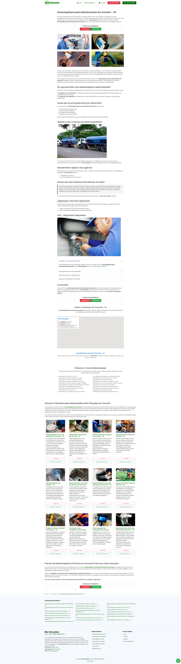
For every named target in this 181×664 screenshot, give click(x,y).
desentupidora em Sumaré (74, 407)
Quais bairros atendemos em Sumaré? (69, 279)
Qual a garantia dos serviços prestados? (70, 271)
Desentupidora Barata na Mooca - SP (86, 608)
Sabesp (61, 208)
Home (80, 3)
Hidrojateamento (96, 648)
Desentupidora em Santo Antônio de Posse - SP (120, 612)
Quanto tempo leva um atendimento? (69, 275)
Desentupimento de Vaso (98, 643)
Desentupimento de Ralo (98, 641)
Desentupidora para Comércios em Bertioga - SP (58, 615)
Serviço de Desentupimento (99, 634)
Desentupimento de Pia (98, 638)
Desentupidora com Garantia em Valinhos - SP (119, 620)
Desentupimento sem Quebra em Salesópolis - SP (120, 614)
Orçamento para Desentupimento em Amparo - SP (90, 617)
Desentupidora (90, 3)
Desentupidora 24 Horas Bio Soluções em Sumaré (99, 567)
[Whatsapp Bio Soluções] (178, 661)
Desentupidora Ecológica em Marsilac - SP (87, 606)
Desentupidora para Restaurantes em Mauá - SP (58, 613)
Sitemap (125, 638)
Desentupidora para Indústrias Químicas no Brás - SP (90, 620)
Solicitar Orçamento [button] (56, 462)
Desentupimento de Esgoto (99, 636)
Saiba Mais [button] (56, 458)
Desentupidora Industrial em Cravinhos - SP (119, 607)
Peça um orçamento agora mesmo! (97, 266)
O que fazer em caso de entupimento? (69, 261)
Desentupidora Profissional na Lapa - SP (87, 603)
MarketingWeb (90, 661)
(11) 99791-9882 (53, 649)
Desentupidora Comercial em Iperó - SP (118, 609)
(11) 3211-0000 (52, 647)
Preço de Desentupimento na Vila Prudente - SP (58, 611)
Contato (102, 3)
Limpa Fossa (95, 646)
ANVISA (61, 210)
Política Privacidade (128, 641)
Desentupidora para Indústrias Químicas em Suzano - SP (60, 621)
